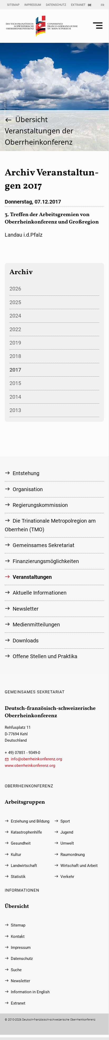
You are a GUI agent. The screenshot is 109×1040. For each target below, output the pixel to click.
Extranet (78, 5)
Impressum (32, 5)
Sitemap (13, 5)
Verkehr (67, 876)
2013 (15, 410)
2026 (15, 288)
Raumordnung (72, 854)
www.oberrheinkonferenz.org (30, 765)
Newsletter (26, 609)
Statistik (18, 876)
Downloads (26, 640)
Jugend (66, 832)
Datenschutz (56, 5)
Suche (16, 970)
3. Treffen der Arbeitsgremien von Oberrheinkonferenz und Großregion (52, 218)
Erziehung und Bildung (30, 821)
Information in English (30, 992)
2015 (15, 383)
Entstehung (26, 473)
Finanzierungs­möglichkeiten (46, 561)
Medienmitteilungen (36, 624)
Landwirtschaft (24, 865)
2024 (15, 316)
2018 (15, 356)
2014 (15, 397)
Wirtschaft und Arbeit (79, 865)
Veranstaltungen (32, 577)
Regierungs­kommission (40, 505)
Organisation (28, 489)
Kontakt (18, 936)
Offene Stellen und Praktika (45, 656)
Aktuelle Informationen (40, 593)
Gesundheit (21, 843)
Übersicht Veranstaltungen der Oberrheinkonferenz (39, 131)
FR (102, 5)
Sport (65, 821)
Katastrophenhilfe (26, 832)
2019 (15, 343)
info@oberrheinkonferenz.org (36, 759)
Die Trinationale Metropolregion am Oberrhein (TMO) (50, 525)
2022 (15, 329)
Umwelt (67, 843)
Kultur (16, 854)
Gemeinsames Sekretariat (43, 545)
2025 (15, 302)
